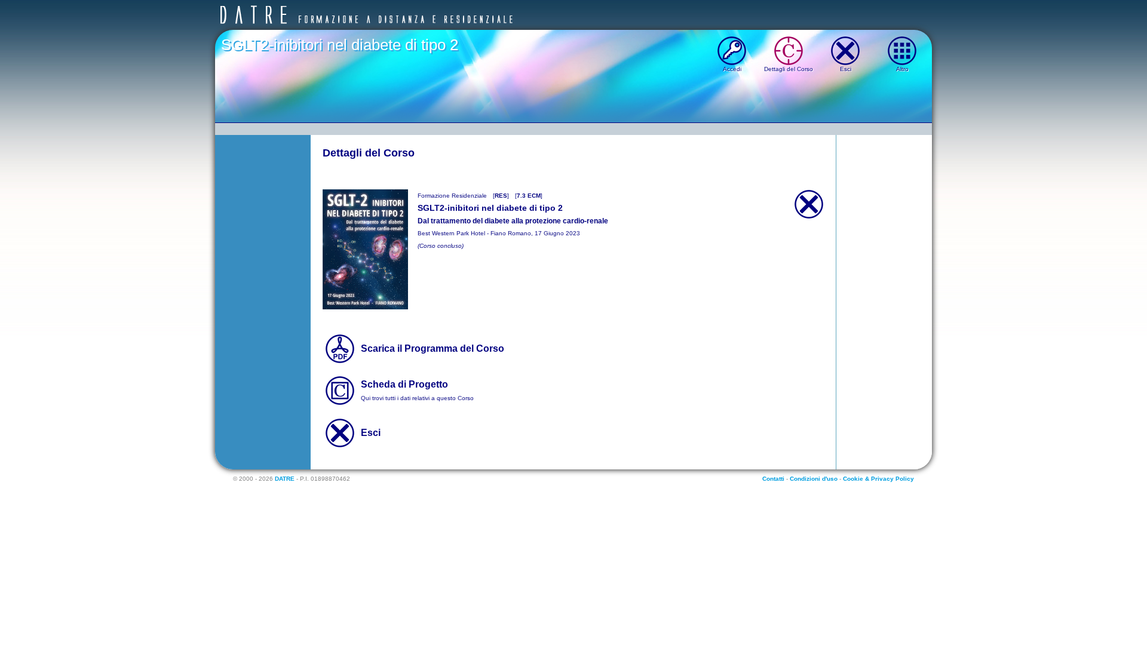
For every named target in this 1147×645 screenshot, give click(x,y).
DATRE (285, 478)
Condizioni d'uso (814, 478)
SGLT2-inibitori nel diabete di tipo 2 (339, 45)
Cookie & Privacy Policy (878, 478)
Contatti (773, 478)
